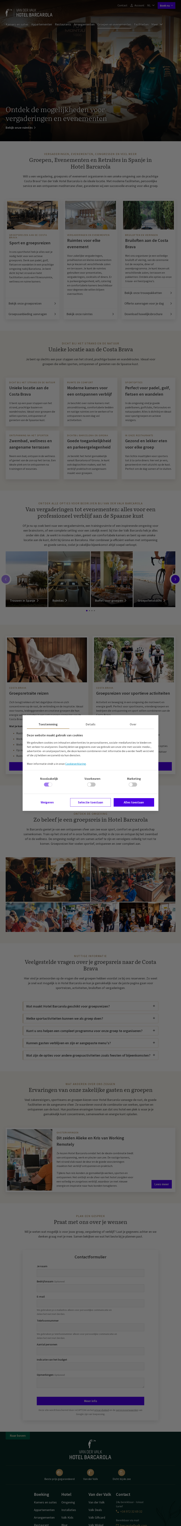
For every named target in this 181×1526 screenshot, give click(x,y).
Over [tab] (133, 724)
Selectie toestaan (90, 802)
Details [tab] (90, 724)
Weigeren (47, 802)
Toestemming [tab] (48, 724)
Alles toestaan (134, 802)
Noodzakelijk (49, 779)
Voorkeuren (92, 779)
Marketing (134, 779)
